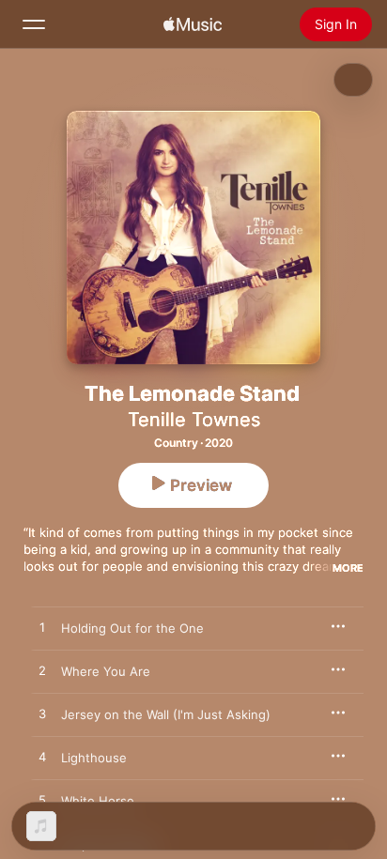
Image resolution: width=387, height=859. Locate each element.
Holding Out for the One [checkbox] (132, 628)
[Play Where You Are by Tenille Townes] (42, 671)
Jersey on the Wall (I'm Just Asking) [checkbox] (166, 714)
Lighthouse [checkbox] (94, 757)
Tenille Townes (194, 419)
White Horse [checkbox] (97, 800)
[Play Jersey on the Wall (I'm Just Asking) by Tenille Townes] (42, 714)
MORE (348, 568)
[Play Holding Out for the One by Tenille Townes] (42, 628)
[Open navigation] (33, 24)
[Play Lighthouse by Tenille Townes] (42, 757)
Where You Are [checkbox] (105, 671)
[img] (192, 24)
